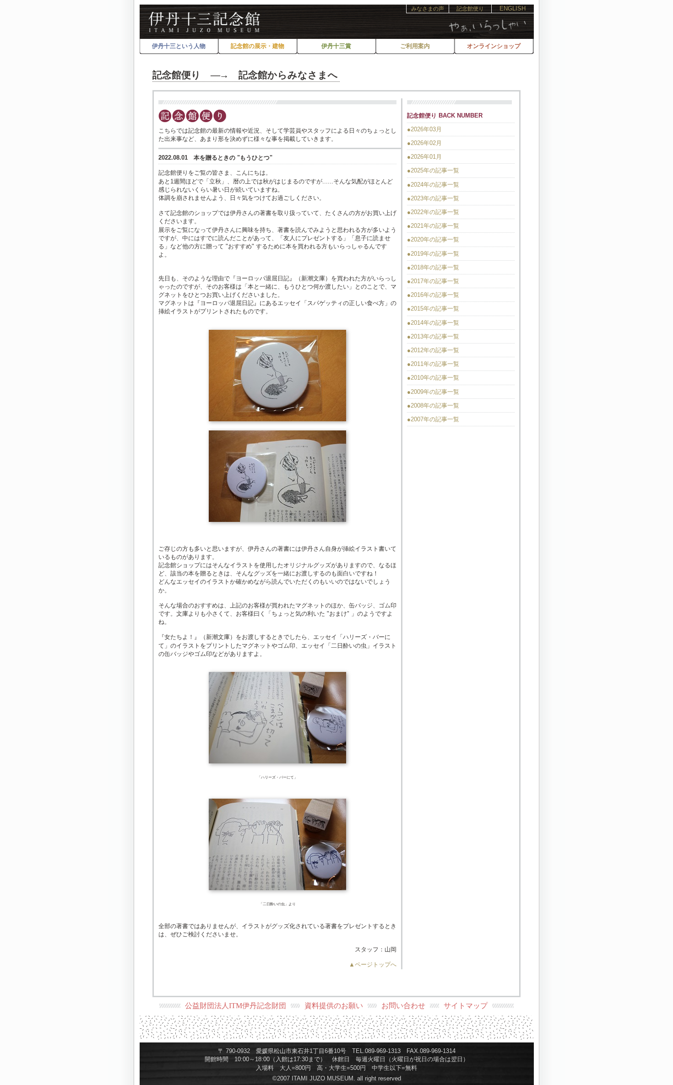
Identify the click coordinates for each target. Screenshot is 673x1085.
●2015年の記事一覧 (433, 308)
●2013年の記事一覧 (433, 336)
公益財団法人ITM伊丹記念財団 (235, 1006)
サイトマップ (466, 1006)
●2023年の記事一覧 (433, 198)
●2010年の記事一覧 (433, 377)
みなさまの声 (427, 8)
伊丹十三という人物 (179, 46)
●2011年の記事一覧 (433, 363)
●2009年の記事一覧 (433, 391)
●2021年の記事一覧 (433, 225)
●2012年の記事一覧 (433, 350)
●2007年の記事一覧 (433, 419)
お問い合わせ (403, 1006)
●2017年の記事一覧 (433, 281)
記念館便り (470, 8)
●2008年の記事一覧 (433, 405)
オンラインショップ (494, 46)
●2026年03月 (424, 129)
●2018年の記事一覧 (433, 267)
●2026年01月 (424, 156)
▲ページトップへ (372, 964)
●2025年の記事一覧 (433, 170)
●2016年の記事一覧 (433, 294)
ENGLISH (512, 8)
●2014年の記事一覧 (433, 322)
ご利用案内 (415, 46)
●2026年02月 (424, 143)
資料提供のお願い (333, 1006)
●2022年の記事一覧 (433, 212)
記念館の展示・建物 (257, 46)
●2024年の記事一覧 (433, 184)
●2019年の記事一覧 (433, 253)
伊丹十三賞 (336, 46)
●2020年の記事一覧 (433, 239)
